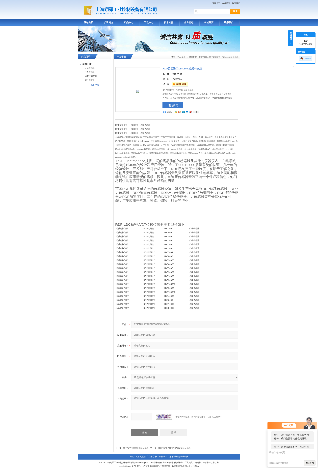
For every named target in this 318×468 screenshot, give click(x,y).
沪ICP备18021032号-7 (152, 466)
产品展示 (181, 57)
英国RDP (193, 57)
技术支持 (168, 22)
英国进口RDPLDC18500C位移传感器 (174, 448)
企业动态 (188, 22)
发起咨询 (310, 463)
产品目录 (85, 56)
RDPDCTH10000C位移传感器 (135, 448)
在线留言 (226, 3)
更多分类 (95, 85)
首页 (173, 57)
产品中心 (128, 22)
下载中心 (148, 22)
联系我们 (236, 3)
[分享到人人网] (187, 112)
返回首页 (216, 3)
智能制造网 (177, 466)
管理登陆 (184, 456)
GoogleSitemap (125, 466)
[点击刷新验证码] (164, 417)
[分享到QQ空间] (176, 112)
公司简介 (108, 22)
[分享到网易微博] (190, 112)
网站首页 (88, 22)
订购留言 (173, 105)
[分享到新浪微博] (179, 112)
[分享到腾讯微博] (183, 112)
